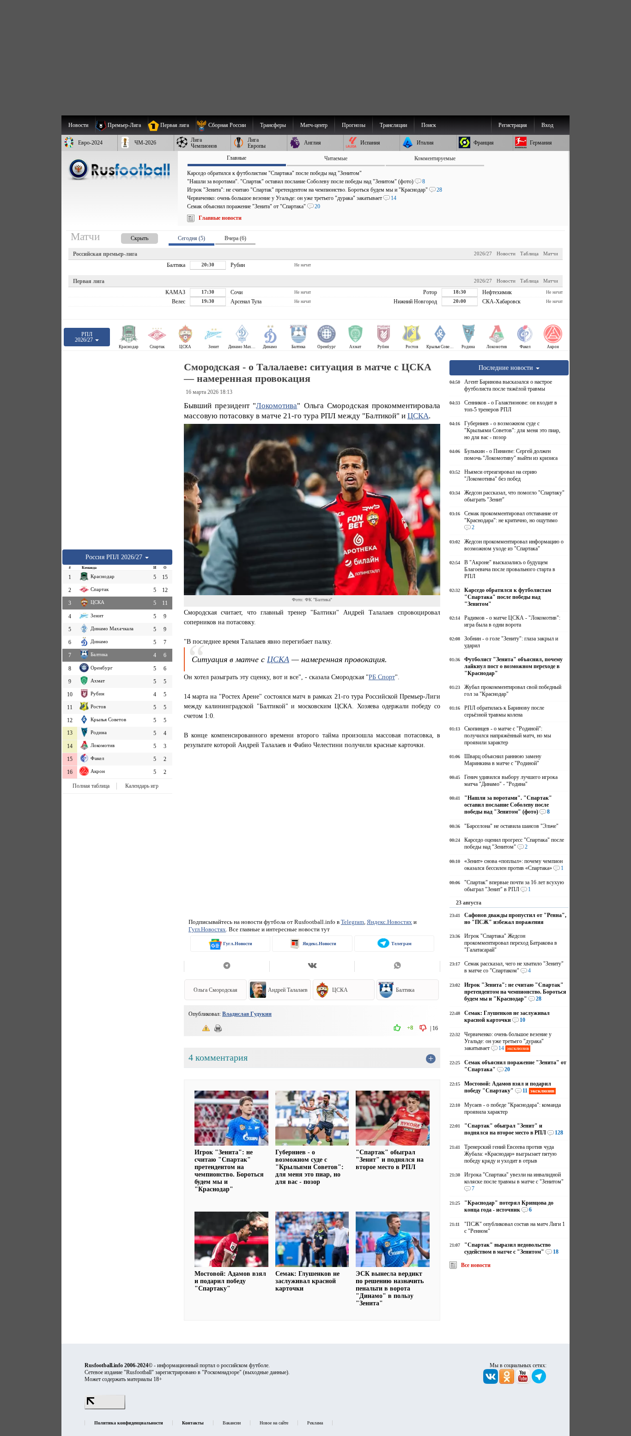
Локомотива (276, 405)
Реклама (315, 1422)
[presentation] (130, 236)
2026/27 (483, 253)
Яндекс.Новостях (389, 921)
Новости (506, 253)
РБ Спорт (382, 677)
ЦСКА (418, 415)
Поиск (428, 125)
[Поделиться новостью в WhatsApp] (397, 966)
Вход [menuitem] (547, 125)
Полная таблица (91, 786)
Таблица (529, 253)
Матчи (550, 253)
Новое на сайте (274, 1422)
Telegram (352, 921)
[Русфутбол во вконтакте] (491, 1382)
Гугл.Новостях (207, 929)
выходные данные (265, 1372)
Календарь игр (141, 786)
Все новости (476, 1265)
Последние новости (507, 367)
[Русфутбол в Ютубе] (524, 1382)
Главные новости (220, 218)
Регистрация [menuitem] (512, 125)
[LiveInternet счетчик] (105, 1407)
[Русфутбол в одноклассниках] (507, 1382)
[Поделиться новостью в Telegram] (226, 966)
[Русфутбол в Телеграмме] (539, 1382)
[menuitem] (224, 125)
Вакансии (232, 1422)
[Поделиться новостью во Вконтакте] (312, 966)
